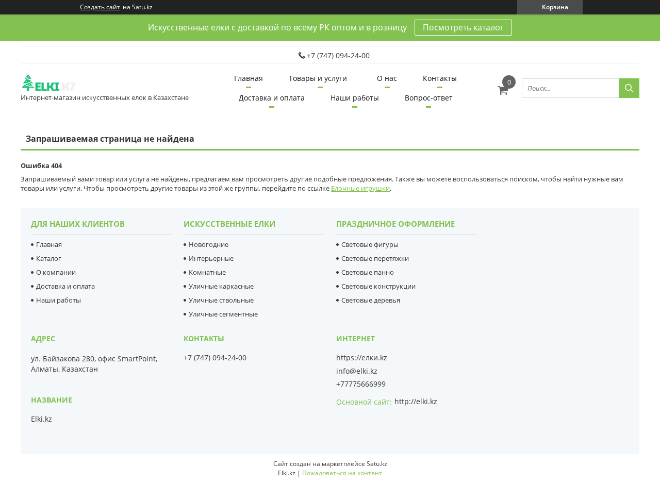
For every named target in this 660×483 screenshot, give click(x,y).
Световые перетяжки (375, 258)
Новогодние (208, 244)
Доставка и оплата (272, 98)
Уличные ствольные (221, 300)
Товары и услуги (318, 78)
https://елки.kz (361, 357)
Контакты (440, 78)
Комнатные (207, 272)
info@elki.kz (356, 371)
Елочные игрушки (360, 188)
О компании (56, 272)
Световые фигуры (370, 244)
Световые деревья (370, 300)
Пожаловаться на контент (342, 473)
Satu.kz (377, 463)
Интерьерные (211, 258)
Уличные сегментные (223, 314)
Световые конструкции (378, 286)
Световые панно (367, 272)
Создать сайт (100, 7)
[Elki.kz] (59, 83)
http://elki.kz (415, 401)
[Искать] (629, 88)
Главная (248, 78)
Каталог (48, 258)
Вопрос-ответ (429, 98)
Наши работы (355, 98)
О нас (387, 78)
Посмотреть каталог (463, 27)
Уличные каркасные (221, 286)
